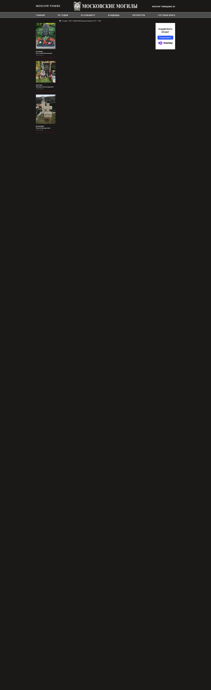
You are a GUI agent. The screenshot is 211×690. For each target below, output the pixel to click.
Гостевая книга (166, 15)
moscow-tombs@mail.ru (163, 7)
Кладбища (113, 15)
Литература (138, 15)
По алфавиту (88, 15)
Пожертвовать (165, 38)
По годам (63, 15)
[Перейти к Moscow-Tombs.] (60, 21)
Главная (40, 15)
